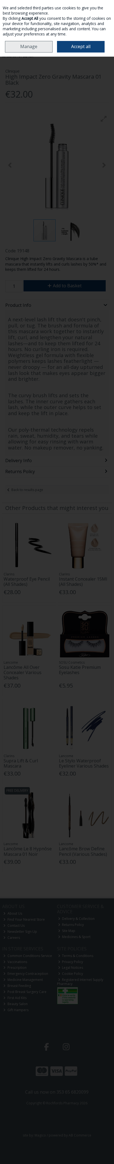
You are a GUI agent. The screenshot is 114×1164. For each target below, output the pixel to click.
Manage (28, 46)
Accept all (80, 46)
